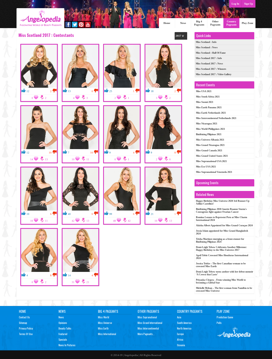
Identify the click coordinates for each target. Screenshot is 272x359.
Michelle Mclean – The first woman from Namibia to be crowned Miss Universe (224, 289)
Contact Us (24, 317)
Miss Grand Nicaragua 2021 (210, 145)
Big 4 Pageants (199, 23)
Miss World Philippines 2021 (210, 129)
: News (207, 47)
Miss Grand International (150, 323)
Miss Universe (105, 323)
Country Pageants (231, 23)
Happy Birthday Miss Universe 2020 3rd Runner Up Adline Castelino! (222, 202)
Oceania (181, 345)
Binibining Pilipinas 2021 (208, 134)
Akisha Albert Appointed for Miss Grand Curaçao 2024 (224, 225)
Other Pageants (215, 23)
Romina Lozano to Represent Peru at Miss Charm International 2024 (221, 218)
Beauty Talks (65, 328)
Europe (180, 334)
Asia (179, 317)
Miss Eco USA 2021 (206, 166)
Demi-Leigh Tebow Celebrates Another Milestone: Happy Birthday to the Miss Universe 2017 (221, 248)
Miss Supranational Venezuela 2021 (214, 172)
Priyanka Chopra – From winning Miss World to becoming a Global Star (221, 281)
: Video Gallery (213, 74)
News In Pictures (67, 345)
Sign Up (248, 3)
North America (184, 328)
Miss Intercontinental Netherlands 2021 (216, 118)
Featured (63, 334)
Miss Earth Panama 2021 (209, 107)
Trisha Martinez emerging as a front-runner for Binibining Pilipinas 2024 (220, 240)
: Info (206, 42)
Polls (219, 323)
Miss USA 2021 (203, 91)
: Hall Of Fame (211, 52)
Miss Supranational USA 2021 (211, 161)
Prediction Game (225, 317)
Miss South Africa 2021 (208, 96)
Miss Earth (103, 328)
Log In (235, 3)
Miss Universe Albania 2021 (210, 139)
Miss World (103, 317)
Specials (63, 339)
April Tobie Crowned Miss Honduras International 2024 (222, 257)
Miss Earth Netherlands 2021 (211, 112)
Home (166, 23)
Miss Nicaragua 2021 (206, 123)
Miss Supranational (147, 317)
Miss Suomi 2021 (204, 102)
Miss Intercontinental (148, 328)
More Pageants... (146, 334)
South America (184, 323)
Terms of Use (26, 334)
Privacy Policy (26, 328)
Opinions (63, 323)
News (183, 23)
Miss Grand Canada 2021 (209, 150)
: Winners (211, 69)
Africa (180, 339)
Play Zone (247, 23)
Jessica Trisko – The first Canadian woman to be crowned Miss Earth (221, 265)
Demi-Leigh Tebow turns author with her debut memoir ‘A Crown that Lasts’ (224, 273)
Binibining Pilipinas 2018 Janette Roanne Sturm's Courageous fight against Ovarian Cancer (221, 210)
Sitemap (23, 323)
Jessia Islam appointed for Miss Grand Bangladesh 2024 (222, 232)
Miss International (107, 334)
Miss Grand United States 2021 (212, 155)
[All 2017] (181, 35)
